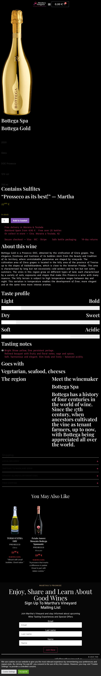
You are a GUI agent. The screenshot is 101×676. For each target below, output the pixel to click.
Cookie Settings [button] (9, 672)
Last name (50, 630)
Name (50, 639)
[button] (49, 4)
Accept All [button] (23, 672)
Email (50, 621)
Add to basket (20, 220)
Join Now (50, 650)
